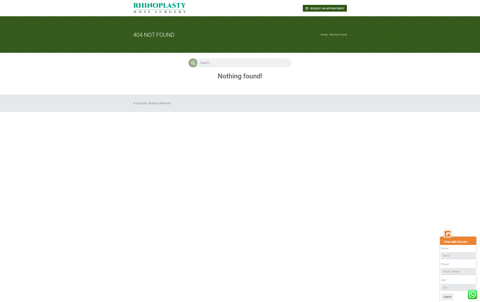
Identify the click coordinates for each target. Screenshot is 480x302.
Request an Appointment (327, 8)
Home (324, 34)
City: (444, 280)
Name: (445, 248)
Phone (445, 264)
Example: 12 (179, 120)
